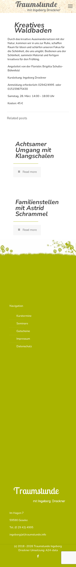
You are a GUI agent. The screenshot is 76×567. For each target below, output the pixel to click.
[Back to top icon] (67, 558)
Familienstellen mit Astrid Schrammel (37, 208)
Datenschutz (24, 346)
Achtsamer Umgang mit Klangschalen (34, 150)
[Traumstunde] (38, 6)
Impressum (23, 339)
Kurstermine (23, 316)
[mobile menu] (70, 6)
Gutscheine (23, 331)
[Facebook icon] (38, 556)
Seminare (22, 323)
